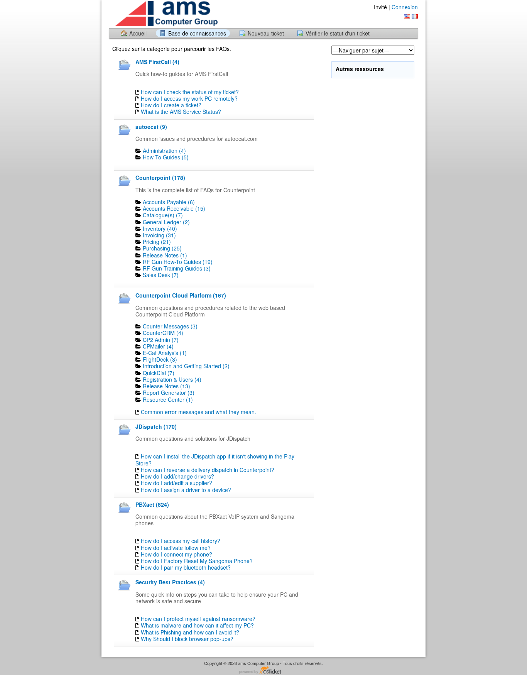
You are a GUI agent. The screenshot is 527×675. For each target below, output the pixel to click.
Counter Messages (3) (170, 326)
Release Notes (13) (166, 386)
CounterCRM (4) (163, 333)
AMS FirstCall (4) (157, 62)
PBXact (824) (152, 504)
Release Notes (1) (165, 255)
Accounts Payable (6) (169, 202)
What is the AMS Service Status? (181, 111)
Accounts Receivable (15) (174, 208)
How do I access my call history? (180, 541)
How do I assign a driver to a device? (186, 490)
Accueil (138, 33)
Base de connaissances (197, 33)
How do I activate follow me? (176, 548)
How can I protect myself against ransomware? (198, 619)
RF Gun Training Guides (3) (177, 268)
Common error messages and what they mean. (198, 412)
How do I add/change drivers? (177, 476)
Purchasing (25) (162, 248)
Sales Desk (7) (161, 275)
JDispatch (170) (156, 426)
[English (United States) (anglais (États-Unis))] (407, 16)
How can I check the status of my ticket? (190, 92)
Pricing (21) (157, 241)
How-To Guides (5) (166, 157)
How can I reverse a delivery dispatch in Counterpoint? (207, 470)
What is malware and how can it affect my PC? (197, 625)
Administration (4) (164, 150)
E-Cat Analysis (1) (165, 353)
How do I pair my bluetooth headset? (186, 567)
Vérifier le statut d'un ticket (338, 33)
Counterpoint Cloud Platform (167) (180, 295)
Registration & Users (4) (172, 379)
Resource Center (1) (168, 399)
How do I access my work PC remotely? (189, 98)
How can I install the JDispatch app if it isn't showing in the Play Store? (214, 459)
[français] (415, 16)
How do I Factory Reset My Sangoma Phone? (197, 561)
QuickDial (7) (158, 373)
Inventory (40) (160, 228)
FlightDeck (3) (160, 359)
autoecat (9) (151, 126)
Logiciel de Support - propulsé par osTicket (263, 670)
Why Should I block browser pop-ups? (187, 639)
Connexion (405, 7)
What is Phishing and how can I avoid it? (190, 632)
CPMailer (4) (158, 346)
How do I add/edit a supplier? (176, 483)
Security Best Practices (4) (170, 582)
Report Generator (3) (168, 392)
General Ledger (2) (166, 222)
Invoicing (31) (159, 235)
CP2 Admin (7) (161, 339)
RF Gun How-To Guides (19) (178, 262)
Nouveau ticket (266, 33)
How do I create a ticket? (171, 105)
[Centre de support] (165, 13)
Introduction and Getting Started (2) (186, 366)
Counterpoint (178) (160, 177)
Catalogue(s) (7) (163, 215)
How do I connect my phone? (176, 554)
